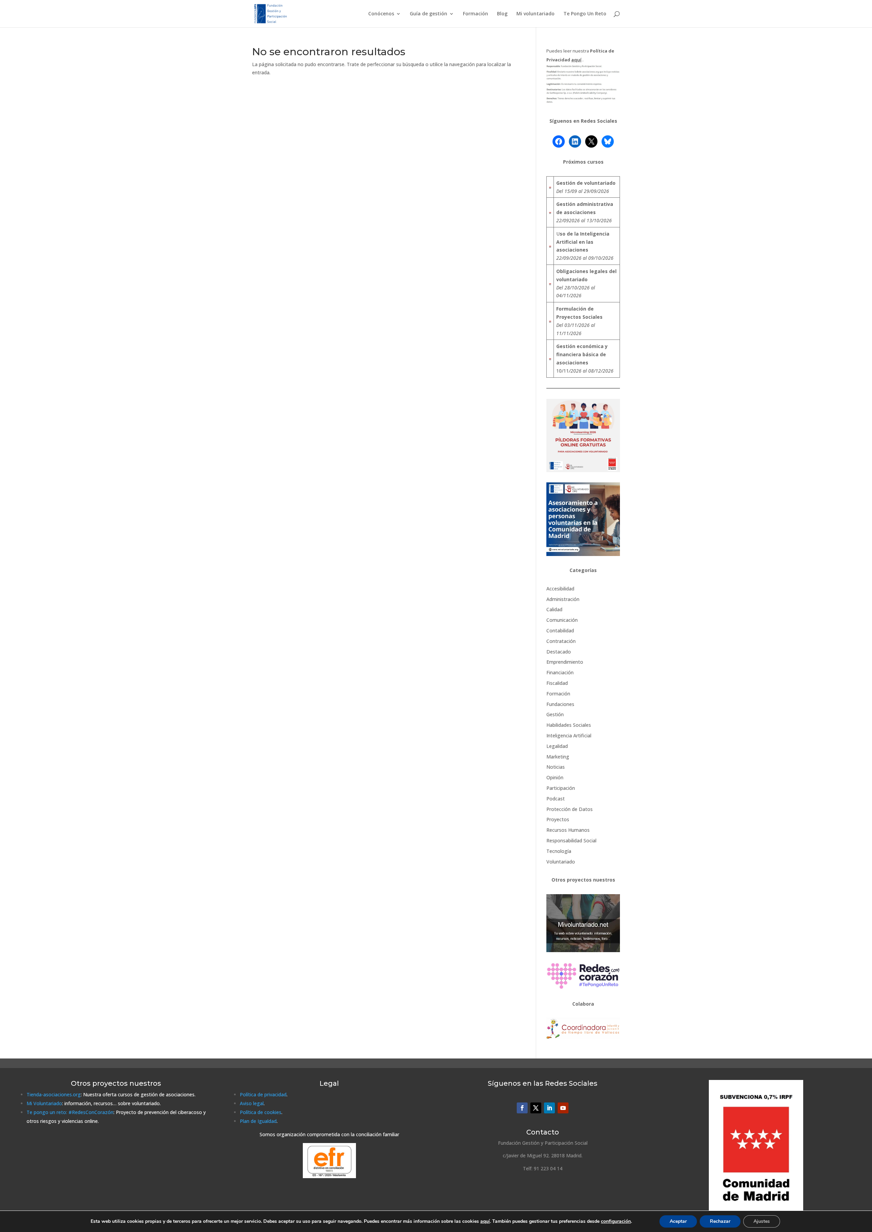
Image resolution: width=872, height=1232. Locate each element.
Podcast (555, 798)
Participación (560, 788)
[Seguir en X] (535, 1107)
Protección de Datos (569, 809)
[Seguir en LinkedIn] (549, 1107)
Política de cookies (260, 1112)
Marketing (557, 756)
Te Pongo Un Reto (584, 14)
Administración (562, 599)
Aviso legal (252, 1103)
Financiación (560, 672)
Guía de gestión (428, 14)
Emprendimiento (564, 662)
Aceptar (678, 1221)
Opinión (554, 777)
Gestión (555, 714)
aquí (485, 1221)
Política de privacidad (263, 1094)
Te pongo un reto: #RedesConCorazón (70, 1112)
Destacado (558, 651)
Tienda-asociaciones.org (54, 1094)
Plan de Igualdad (258, 1121)
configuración (616, 1221)
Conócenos (381, 14)
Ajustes (761, 1221)
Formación (475, 14)
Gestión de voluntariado (586, 183)
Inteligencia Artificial (568, 735)
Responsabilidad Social (571, 840)
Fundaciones (560, 704)
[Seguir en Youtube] (563, 1107)
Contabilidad (560, 630)
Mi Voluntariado (44, 1103)
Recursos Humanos (568, 830)
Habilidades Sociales (568, 725)
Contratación (561, 641)
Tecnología (558, 851)
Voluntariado (560, 861)
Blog (502, 14)
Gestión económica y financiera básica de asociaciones (582, 354)
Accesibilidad (560, 588)
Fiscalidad (557, 683)
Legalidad (557, 746)
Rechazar (720, 1221)
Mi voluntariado (535, 14)
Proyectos (557, 819)
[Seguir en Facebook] (522, 1107)
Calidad (554, 609)
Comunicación (562, 620)
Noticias (555, 767)
